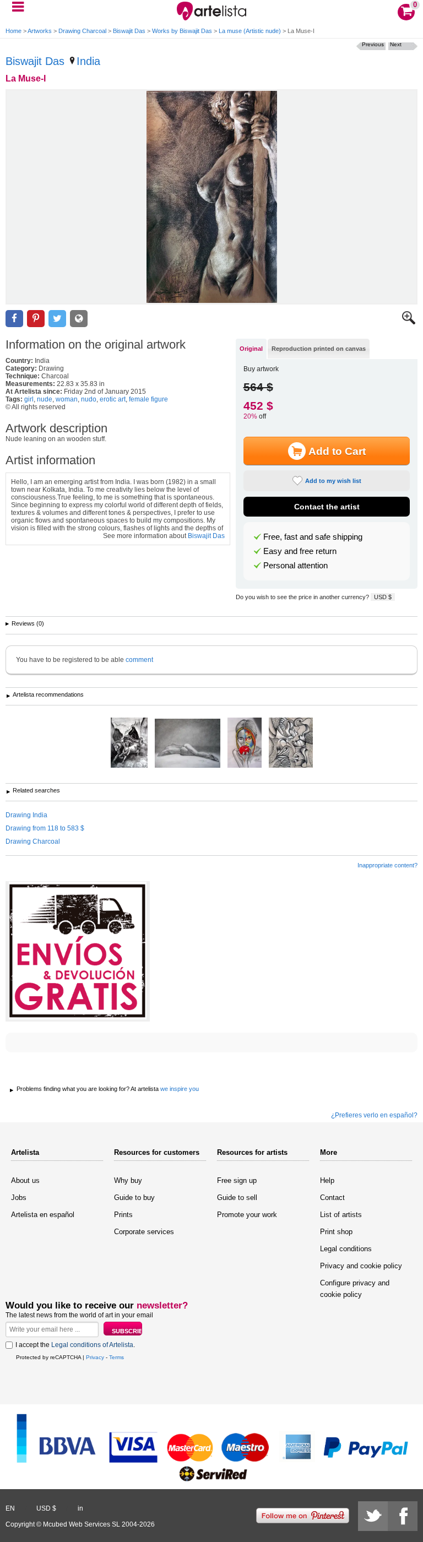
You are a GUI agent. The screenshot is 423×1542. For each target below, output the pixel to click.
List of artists (341, 1214)
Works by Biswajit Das (182, 31)
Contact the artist (327, 506)
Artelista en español (42, 1214)
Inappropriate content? (387, 865)
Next (396, 44)
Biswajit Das (129, 31)
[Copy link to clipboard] (79, 318)
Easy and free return (300, 551)
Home (13, 31)
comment (139, 660)
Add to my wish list (333, 480)
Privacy (95, 1357)
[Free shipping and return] (78, 951)
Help (327, 1180)
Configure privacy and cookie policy (354, 1289)
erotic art (113, 399)
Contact (332, 1197)
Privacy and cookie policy (361, 1266)
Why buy (128, 1180)
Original (251, 348)
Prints (123, 1214)
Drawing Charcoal (82, 31)
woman (67, 399)
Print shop (336, 1232)
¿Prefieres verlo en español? (374, 1115)
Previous (373, 44)
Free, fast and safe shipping (312, 537)
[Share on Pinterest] (36, 318)
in (80, 1508)
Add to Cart (337, 451)
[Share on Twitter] (57, 318)
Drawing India (26, 815)
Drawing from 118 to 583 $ (45, 828)
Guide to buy (134, 1197)
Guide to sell (237, 1197)
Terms (116, 1357)
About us (25, 1180)
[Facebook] (402, 1516)
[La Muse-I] (211, 197)
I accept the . (75, 1345)
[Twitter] (373, 1516)
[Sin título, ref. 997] (291, 743)
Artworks (40, 31)
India (88, 61)
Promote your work (247, 1214)
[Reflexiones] (187, 744)
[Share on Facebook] (14, 318)
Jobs (18, 1197)
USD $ (383, 597)
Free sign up (237, 1180)
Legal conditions (346, 1249)
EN (10, 1508)
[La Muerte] (129, 743)
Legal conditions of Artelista (92, 1345)
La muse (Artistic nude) (250, 31)
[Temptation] (244, 743)
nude (44, 399)
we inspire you (179, 1088)
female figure (148, 399)
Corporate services (144, 1232)
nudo (88, 399)
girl (29, 399)
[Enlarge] (408, 322)
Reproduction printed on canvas (319, 348)
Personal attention (295, 565)
